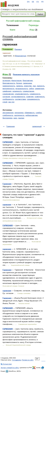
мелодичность (8, 88)
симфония (7, 91)
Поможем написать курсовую (26, 74)
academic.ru (10, 4)
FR (42, 2)
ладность (40, 86)
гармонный (37, 126)
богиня (19, 83)
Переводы (34, 25)
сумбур (39, 113)
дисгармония (8, 113)
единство (28, 86)
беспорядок (7, 118)
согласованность (18, 97)
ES (38, 2)
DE (33, 2)
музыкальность (21, 88)
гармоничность (9, 86)
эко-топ (11, 102)
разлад (21, 118)
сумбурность (8, 115)
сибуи (31, 88)
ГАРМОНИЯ (8, 142)
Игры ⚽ (34, 30)
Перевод (18, 49)
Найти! (40, 14)
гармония (7, 205)
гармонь (19, 86)
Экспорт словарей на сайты (10, 367)
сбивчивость (30, 113)
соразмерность (33, 99)
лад (34, 86)
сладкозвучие (8, 94)
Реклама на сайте (27, 360)
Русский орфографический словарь (23, 21)
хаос (15, 118)
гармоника (27, 83)
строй (5, 102)
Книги (12, 30)
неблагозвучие (31, 115)
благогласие (16, 80)
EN (28, 2)
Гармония (10, 126)
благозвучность (9, 83)
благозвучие (20, 56)
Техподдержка (16, 360)
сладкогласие (28, 91)
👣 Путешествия (6, 364)
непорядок (19, 113)
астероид (6, 80)
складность (17, 91)
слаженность (35, 94)
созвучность (40, 97)
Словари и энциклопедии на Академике (22, 9)
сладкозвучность (22, 94)
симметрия (39, 88)
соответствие (20, 99)
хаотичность (19, 115)
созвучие (30, 97)
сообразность (8, 99)
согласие (6, 97)
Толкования (12, 25)
